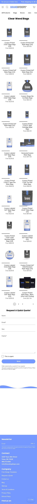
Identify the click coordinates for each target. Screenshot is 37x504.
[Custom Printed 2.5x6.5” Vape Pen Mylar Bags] (10, 170)
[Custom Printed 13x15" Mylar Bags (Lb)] (27, 198)
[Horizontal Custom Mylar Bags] (27, 143)
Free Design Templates (9, 472)
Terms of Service (8, 369)
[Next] (29, 304)
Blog (3, 482)
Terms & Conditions (8, 489)
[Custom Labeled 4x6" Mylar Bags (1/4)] (10, 143)
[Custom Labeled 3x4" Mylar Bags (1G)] (10, 198)
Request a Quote (7, 475)
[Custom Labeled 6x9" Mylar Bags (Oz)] (27, 225)
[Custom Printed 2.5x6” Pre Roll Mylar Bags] (27, 170)
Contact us (5, 479)
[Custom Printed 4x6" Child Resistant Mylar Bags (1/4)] (27, 255)
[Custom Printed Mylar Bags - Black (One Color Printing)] (27, 282)
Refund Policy (6, 496)
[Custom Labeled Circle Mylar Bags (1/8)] (10, 255)
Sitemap (4, 486)
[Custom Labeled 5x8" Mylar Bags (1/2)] (10, 282)
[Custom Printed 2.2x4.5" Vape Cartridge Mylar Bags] (27, 113)
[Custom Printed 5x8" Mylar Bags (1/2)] (10, 60)
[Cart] (34, 7)
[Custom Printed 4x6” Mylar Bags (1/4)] (27, 32)
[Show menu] (3, 7)
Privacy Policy (31, 367)
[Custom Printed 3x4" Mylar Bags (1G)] (10, 113)
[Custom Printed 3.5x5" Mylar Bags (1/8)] (10, 32)
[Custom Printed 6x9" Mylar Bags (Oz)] (27, 60)
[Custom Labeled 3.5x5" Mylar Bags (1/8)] (10, 86)
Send (18, 361)
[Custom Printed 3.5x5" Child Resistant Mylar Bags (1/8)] (10, 225)
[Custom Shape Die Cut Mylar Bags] (27, 86)
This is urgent (9, 356)
